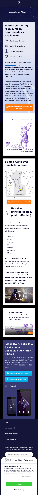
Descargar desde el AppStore (20, 373)
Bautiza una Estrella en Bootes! (19, 107)
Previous (4, 329)
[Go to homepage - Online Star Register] (19, 3)
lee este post (11, 386)
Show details (26, 476)
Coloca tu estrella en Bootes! (19, 202)
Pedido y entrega (10, 439)
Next (34, 329)
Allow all (19, 484)
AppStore (22, 365)
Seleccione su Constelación (21, 120)
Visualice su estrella (11, 433)
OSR (6, 422)
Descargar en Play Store (18, 379)
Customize (18, 490)
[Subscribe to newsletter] (30, 454)
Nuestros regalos (10, 428)
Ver (30, 333)
